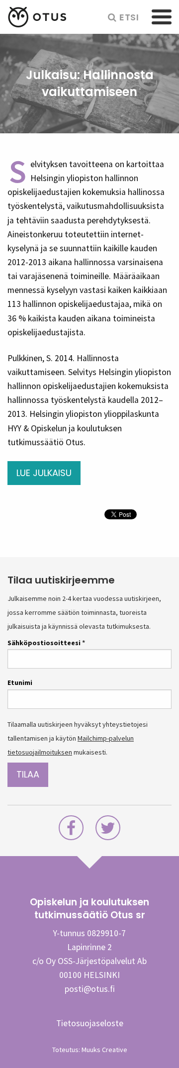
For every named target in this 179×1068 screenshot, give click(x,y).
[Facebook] (71, 830)
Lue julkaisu (44, 473)
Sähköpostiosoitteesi (46, 642)
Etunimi (19, 682)
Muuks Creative (104, 1049)
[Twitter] (107, 830)
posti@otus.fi (90, 988)
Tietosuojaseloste (89, 1023)
